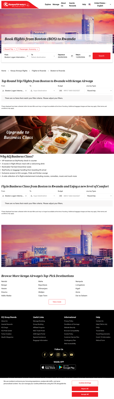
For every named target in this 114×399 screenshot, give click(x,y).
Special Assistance (39, 337)
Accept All (85, 394)
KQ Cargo (4, 327)
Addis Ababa (6, 296)
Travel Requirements (103, 334)
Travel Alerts (100, 331)
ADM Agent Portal (39, 334)
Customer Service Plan (71, 337)
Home (3, 71)
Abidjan (41, 292)
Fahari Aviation (6, 334)
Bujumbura (42, 285)
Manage (56, 4)
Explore (48, 4)
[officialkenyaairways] (58, 354)
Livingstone (80, 285)
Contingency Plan (70, 340)
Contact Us (99, 321)
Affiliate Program (39, 327)
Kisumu (4, 292)
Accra (78, 292)
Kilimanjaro (42, 288)
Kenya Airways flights (19, 71)
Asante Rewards (72, 4)
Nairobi (4, 281)
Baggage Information (40, 340)
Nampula (79, 281)
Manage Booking (39, 321)
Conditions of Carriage (71, 324)
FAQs (98, 327)
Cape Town (42, 296)
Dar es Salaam (81, 296)
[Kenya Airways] (44, 354)
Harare (4, 288)
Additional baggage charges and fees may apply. (82, 106)
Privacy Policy (68, 321)
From (6, 55)
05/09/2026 (62, 57)
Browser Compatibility (71, 331)
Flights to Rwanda (39, 71)
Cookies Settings (85, 383)
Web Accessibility (70, 343)
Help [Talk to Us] (101, 324)
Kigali (78, 288)
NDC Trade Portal (39, 331)
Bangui (4, 285)
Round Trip (9, 49)
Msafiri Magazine (7, 337)
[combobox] (15, 57)
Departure (61, 55)
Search (101, 56)
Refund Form (100, 340)
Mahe (40, 281)
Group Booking (38, 324)
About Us (63, 4)
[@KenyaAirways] (51, 354)
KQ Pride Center (6, 331)
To (32, 55)
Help (84, 4)
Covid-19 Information (103, 337)
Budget (60, 86)
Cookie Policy (68, 334)
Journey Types (91, 86)
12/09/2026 (80, 57)
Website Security (69, 327)
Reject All (84, 389)
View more (57, 302)
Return (78, 55)
